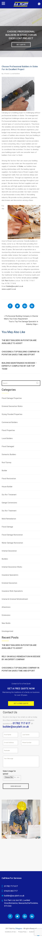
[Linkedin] (31, 306)
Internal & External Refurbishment (15, 599)
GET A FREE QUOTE (21, 703)
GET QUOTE (21, 45)
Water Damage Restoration (12, 543)
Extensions (6, 615)
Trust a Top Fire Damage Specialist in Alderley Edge (23, 322)
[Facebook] (10, 306)
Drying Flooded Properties (12, 414)
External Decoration (9, 583)
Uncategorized (7, 631)
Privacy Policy (22, 932)
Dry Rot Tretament (9, 495)
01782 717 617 (22, 723)
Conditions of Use (10, 932)
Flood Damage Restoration (12, 535)
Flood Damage (7, 527)
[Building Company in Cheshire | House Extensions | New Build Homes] (21, 4)
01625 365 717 (11, 891)
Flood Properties (8, 430)
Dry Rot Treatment (9, 511)
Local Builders (15, 73)
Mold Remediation (9, 519)
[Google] (24, 306)
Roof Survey (6, 462)
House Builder (7, 487)
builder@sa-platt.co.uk (16, 726)
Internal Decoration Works (12, 567)
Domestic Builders (9, 454)
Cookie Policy (33, 932)
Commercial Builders (10, 422)
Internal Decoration (9, 551)
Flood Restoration (9, 478)
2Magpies (19, 928)
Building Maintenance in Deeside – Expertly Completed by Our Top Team (19, 366)
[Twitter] (17, 306)
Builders (5, 559)
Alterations (6, 607)
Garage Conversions (9, 503)
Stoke (21, 166)
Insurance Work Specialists (12, 591)
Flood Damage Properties (12, 398)
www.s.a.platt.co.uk (9, 289)
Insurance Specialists (10, 575)
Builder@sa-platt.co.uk (14, 286)
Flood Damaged (8, 446)
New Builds (6, 623)
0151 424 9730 (39, 4)
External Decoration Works (12, 406)
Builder (4, 470)
